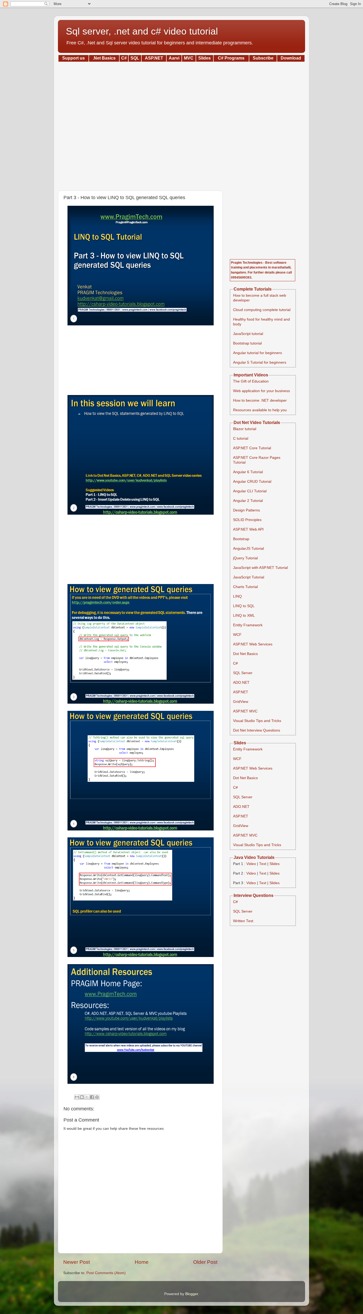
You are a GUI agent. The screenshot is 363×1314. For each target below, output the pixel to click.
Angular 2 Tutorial (248, 501)
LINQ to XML (244, 616)
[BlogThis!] (82, 1097)
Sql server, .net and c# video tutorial (142, 31)
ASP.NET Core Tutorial (252, 448)
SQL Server (242, 673)
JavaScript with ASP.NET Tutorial (260, 568)
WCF (237, 635)
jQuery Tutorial (245, 558)
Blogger (191, 1294)
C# (235, 663)
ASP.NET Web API (248, 529)
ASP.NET (240, 692)
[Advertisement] (181, 124)
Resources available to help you (260, 410)
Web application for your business (261, 391)
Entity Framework (248, 625)
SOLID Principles (247, 520)
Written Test (243, 921)
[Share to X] (87, 1097)
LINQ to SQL (244, 606)
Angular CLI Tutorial (250, 491)
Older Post (205, 1262)
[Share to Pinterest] (97, 1097)
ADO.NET (241, 683)
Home (142, 1262)
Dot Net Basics (245, 654)
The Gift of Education (251, 381)
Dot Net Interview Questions (256, 730)
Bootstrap (241, 539)
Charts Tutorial (245, 587)
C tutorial (240, 438)
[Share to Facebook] (92, 1097)
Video (251, 864)
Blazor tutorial (244, 429)
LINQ (237, 596)
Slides (274, 864)
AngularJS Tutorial (248, 549)
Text (262, 864)
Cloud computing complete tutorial (261, 310)
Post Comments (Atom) (106, 1273)
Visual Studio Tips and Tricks (257, 721)
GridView (240, 702)
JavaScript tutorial (248, 334)
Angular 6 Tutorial (248, 472)
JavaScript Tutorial (248, 577)
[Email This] (76, 1097)
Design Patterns (246, 510)
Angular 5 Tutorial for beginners (259, 362)
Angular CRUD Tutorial (252, 482)
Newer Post (76, 1262)
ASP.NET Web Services (252, 644)
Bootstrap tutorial (247, 343)
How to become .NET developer (260, 400)
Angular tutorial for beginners (257, 353)
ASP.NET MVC (245, 711)
